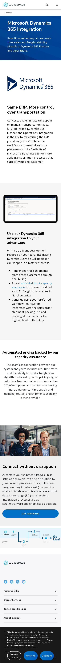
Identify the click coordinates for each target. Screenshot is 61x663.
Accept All (30, 655)
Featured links (11, 591)
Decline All (47, 655)
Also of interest (12, 617)
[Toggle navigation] (57, 5)
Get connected (30, 513)
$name (9, 12)
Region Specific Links (15, 608)
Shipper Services (12, 599)
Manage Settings (14, 656)
